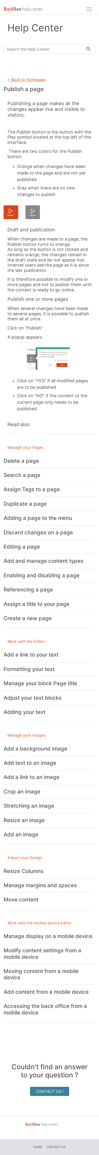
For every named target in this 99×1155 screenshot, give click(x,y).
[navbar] (89, 9)
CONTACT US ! (49, 1091)
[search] (88, 50)
